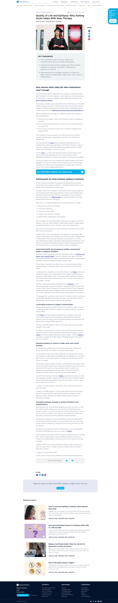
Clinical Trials (95, 2)
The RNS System (46, 589)
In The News (84, 588)
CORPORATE (85, 584)
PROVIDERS (66, 584)
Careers (83, 593)
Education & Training (67, 594)
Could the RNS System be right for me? (112, 16)
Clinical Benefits (66, 589)
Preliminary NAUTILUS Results (55, 5)
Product (64, 588)
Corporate (74, 2)
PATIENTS (45, 584)
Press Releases (85, 589)
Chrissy (80, 335)
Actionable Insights (67, 591)
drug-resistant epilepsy (44, 100)
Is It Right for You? (47, 593)
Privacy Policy (21, 592)
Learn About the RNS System (24, 5)
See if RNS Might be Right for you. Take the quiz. (54, 172)
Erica (42, 315)
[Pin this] (89, 39)
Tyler (43, 153)
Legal (18, 590)
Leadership (84, 591)
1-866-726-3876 (22, 595)
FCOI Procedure (85, 596)
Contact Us (84, 594)
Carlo (38, 335)
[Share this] (89, 31)
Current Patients (97, 5)
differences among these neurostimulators (67, 110)
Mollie (61, 376)
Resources (82, 5)
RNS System (56, 197)
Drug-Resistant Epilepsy (48, 588)
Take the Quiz (85, 2)
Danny (70, 431)
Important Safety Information (77, 12)
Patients (55, 2)
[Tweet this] (89, 34)
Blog (88, 5)
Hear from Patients (71, 5)
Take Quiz (60, 488)
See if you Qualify (40, 5)
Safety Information (22, 588)
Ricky (75, 272)
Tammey (71, 284)
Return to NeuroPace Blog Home (45, 12)
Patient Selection (66, 593)
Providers (64, 2)
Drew (52, 143)
